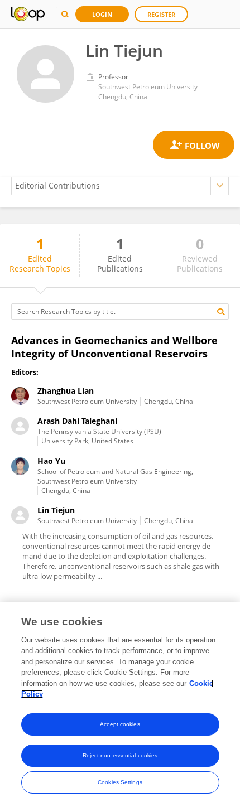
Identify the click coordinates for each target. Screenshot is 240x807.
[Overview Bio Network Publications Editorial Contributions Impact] (120, 186)
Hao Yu (51, 461)
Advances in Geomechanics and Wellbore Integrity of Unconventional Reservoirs (114, 347)
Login (102, 14)
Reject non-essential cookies (120, 755)
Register (161, 14)
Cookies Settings (120, 782)
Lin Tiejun (56, 510)
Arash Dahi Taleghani (77, 420)
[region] (120, 704)
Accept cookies (120, 724)
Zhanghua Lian (65, 390)
